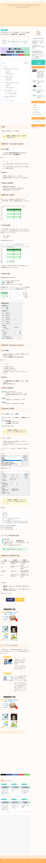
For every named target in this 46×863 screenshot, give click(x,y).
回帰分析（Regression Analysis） (12, 82)
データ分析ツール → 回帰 (11, 92)
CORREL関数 (9, 78)
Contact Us (20, 1)
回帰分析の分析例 (8, 90)
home (4, 1)
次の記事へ (20, 599)
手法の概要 (8, 70)
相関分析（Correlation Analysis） (12, 68)
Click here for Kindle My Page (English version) (37, 52)
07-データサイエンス (4, 30)
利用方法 (7, 72)
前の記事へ (10, 599)
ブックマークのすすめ (9, 100)
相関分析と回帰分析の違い (10, 96)
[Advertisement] (23, 18)
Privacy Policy (28, 2)
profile (12, 1)
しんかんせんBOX (35, 2)
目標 (6, 66)
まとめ (7, 98)
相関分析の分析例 (8, 76)
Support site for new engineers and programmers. (23, 6)
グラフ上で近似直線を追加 (11, 93)
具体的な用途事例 (9, 73)
